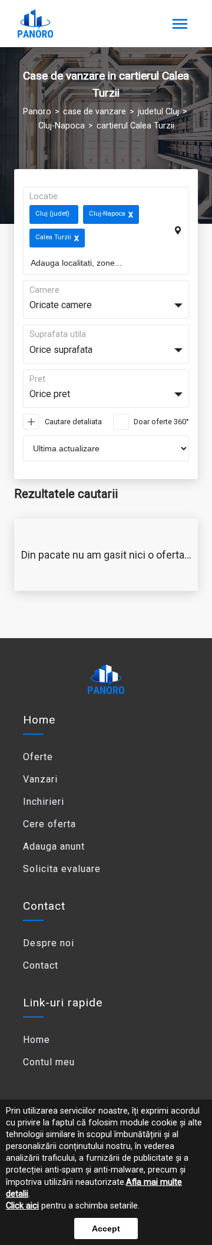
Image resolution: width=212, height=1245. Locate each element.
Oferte (38, 756)
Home (39, 719)
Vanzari (40, 779)
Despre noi (48, 943)
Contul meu (49, 1062)
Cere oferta (49, 824)
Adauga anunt (54, 846)
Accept (106, 1228)
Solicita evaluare (62, 868)
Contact (40, 965)
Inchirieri (43, 801)
